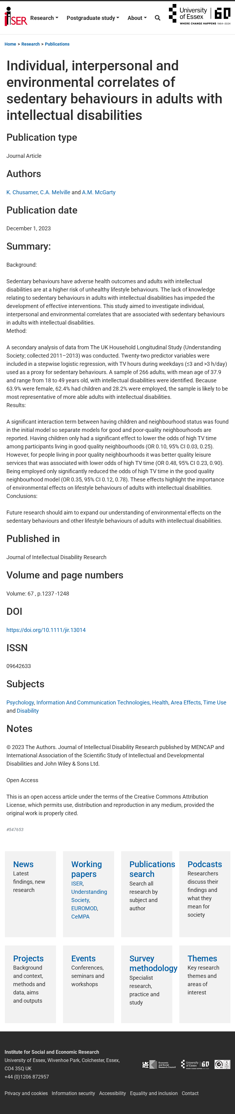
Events (83, 959)
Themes (202, 959)
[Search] (157, 18)
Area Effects (186, 702)
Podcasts (205, 864)
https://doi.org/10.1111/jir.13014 (46, 630)
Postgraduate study (91, 18)
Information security (73, 1093)
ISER (77, 883)
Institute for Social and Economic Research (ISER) (16, 18)
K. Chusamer (22, 192)
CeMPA (80, 916)
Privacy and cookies (26, 1093)
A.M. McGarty (99, 192)
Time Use (214, 702)
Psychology (20, 702)
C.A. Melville (55, 192)
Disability (28, 710)
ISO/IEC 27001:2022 (222, 1064)
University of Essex (199, 18)
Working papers (86, 869)
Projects (28, 959)
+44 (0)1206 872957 (27, 1077)
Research (42, 18)
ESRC (159, 1064)
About (135, 18)
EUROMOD (84, 908)
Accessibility (112, 1093)
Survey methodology (153, 963)
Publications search (152, 869)
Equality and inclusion (154, 1093)
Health (160, 702)
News (23, 864)
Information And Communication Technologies (93, 702)
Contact (190, 1093)
